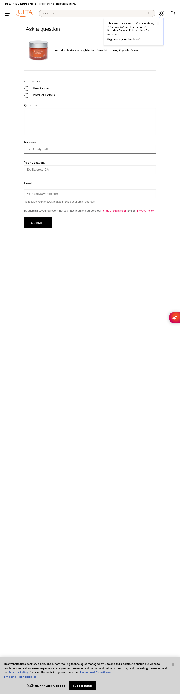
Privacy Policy (18, 672)
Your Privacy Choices (49, 685)
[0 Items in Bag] (172, 13)
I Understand (82, 685)
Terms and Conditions (95, 672)
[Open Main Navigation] (8, 13)
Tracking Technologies (20, 676)
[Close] (173, 664)
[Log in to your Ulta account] (161, 13)
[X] (158, 23)
